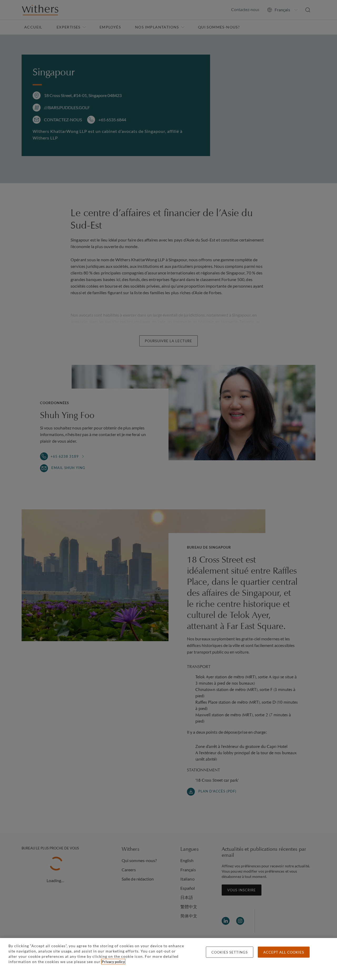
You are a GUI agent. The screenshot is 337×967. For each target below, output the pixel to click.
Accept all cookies (283, 952)
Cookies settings (229, 952)
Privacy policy (113, 961)
